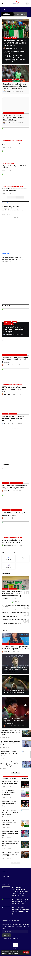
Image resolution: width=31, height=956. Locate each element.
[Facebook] (8, 558)
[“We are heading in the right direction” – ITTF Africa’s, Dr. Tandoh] (26, 743)
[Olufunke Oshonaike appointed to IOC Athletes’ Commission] (15, 712)
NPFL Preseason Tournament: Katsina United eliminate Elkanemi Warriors (13, 419)
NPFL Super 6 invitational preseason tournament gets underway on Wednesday (12, 593)
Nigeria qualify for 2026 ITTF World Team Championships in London (10, 732)
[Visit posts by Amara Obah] (4, 48)
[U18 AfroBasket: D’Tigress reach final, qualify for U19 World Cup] (25, 854)
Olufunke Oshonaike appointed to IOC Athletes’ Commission (13, 721)
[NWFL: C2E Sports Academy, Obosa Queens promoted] (15, 502)
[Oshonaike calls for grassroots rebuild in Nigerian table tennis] (15, 639)
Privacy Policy (5, 953)
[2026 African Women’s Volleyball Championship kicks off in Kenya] (15, 105)
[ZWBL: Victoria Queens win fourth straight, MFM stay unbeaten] (15, 475)
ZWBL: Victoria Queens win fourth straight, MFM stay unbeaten (10, 812)
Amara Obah (9, 48)
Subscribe (6, 935)
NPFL (15, 413)
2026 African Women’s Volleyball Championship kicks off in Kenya (13, 118)
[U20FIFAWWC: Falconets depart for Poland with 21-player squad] (15, 28)
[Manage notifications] (27, 952)
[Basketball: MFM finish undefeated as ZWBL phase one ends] (15, 180)
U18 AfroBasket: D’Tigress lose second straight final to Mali (10, 843)
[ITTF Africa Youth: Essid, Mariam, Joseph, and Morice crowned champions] (26, 764)
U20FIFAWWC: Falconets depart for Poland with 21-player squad (15, 42)
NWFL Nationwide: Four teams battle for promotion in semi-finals (14, 389)
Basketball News (9, 778)
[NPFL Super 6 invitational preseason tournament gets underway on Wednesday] (15, 583)
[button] (26, 952)
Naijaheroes (17, 609)
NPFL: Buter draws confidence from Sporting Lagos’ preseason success (20, 909)
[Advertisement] (15, 234)
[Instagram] (8, 565)
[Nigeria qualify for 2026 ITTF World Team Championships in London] (26, 733)
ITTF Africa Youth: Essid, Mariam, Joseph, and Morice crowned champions (9, 764)
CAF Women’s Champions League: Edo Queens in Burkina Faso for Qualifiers (15, 360)
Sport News (20, 14)
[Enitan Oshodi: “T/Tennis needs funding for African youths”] (26, 754)
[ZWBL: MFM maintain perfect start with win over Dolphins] (25, 823)
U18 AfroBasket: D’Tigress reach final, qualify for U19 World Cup (10, 854)
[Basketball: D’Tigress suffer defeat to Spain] (25, 803)
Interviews (11, 623)
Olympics (12, 715)
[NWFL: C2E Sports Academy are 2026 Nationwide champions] (15, 134)
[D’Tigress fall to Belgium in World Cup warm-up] (15, 157)
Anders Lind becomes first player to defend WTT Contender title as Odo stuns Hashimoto (15, 669)
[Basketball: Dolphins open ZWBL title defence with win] (25, 833)
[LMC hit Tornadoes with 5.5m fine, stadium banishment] (25, 259)
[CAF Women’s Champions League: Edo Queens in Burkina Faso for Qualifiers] (15, 347)
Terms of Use (14, 953)
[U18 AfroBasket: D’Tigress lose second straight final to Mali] (25, 844)
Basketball (5, 163)
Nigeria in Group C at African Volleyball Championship (14, 9)
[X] (22, 558)
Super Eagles (7, 81)
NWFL (8, 140)
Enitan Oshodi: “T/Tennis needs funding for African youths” (9, 753)
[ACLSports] (15, 3)
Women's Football (16, 140)
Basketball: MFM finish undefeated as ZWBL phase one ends (9, 792)
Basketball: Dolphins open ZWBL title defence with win (10, 833)
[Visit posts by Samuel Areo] (4, 334)
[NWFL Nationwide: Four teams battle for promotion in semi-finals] (15, 376)
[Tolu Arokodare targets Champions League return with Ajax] (15, 315)
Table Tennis (18, 643)
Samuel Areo (9, 334)
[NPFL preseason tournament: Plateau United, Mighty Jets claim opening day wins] (6, 889)
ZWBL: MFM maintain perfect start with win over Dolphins (9, 822)
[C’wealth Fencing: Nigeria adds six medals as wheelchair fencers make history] (25, 210)
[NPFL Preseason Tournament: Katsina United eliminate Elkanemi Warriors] (15, 406)
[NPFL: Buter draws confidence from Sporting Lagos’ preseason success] (6, 910)
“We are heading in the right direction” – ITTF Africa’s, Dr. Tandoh (10, 743)
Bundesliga (7, 79)
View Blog (24, 778)
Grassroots (10, 609)
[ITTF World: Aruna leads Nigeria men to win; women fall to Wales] (15, 685)
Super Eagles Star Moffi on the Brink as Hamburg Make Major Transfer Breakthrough (15, 86)
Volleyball (20, 112)
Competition (7, 112)
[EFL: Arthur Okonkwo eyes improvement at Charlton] (15, 529)
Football (7, 37)
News (14, 37)
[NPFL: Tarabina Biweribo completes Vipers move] (6, 901)
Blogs (4, 609)
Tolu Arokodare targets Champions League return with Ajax (14, 329)
